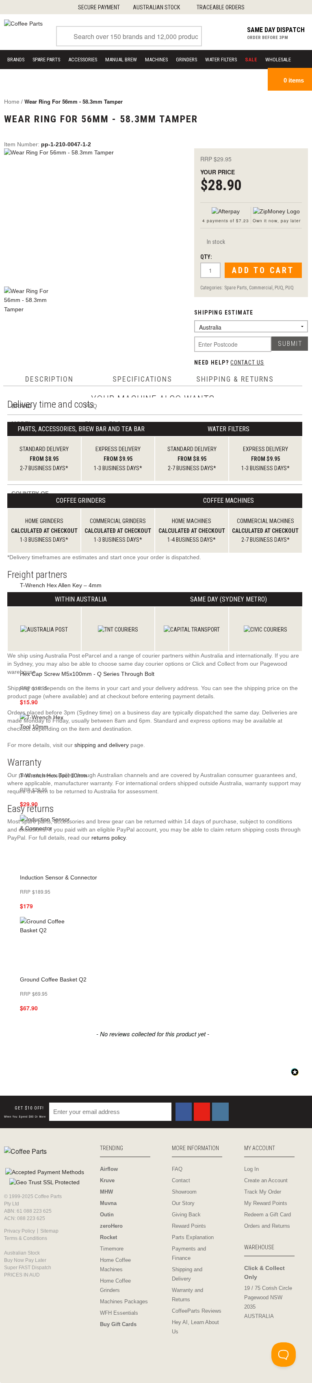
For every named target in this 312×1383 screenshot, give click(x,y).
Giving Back (186, 1214)
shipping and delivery (101, 745)
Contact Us (247, 362)
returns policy (108, 837)
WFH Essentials (119, 1313)
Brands (15, 59)
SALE (251, 59)
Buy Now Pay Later (25, 1260)
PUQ (279, 288)
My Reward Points (265, 1203)
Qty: (206, 257)
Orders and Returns (267, 1226)
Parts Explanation (193, 1237)
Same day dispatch (276, 30)
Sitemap (49, 1231)
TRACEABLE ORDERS (221, 7)
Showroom (184, 1192)
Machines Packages (124, 1301)
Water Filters (221, 59)
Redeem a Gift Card (267, 1214)
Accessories (82, 59)
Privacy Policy (19, 1231)
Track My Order (262, 1192)
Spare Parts (46, 59)
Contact (181, 1180)
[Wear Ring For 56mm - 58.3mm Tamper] (93, 213)
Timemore (112, 1249)
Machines (156, 59)
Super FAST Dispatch (27, 1267)
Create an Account (266, 1180)
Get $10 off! (25, 1111)
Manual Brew (121, 59)
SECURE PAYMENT (99, 7)
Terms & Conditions (25, 1238)
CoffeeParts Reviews (196, 1311)
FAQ (177, 1169)
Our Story (183, 1203)
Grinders (186, 59)
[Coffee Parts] (23, 23)
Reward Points (189, 1226)
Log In (251, 1169)
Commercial (261, 288)
